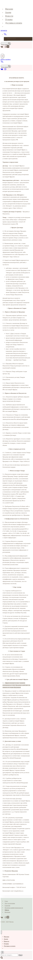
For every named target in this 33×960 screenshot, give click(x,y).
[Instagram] (8, 47)
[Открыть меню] (2, 56)
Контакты (7, 912)
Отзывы (8, 19)
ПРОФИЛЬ (4, 30)
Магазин (9, 9)
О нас (6, 901)
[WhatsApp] (5, 70)
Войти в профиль (6, 59)
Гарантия (7, 905)
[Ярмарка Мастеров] (3, 70)
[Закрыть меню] (1, 932)
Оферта (7, 910)
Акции (8, 12)
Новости (9, 16)
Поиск (20, 955)
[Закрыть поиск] (2, 952)
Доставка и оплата (13, 23)
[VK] (2, 70)
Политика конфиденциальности (14, 908)
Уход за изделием (10, 903)
